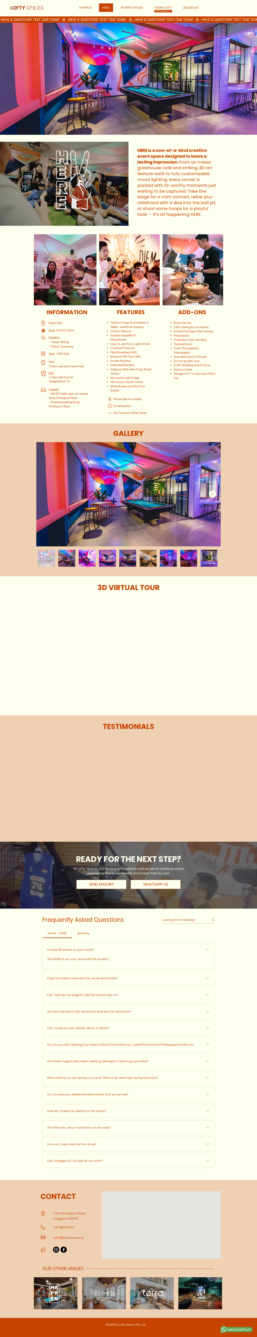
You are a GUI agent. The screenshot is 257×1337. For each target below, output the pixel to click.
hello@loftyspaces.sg (68, 1237)
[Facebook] (64, 1250)
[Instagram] (56, 1250)
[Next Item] (212, 494)
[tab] (57, 933)
